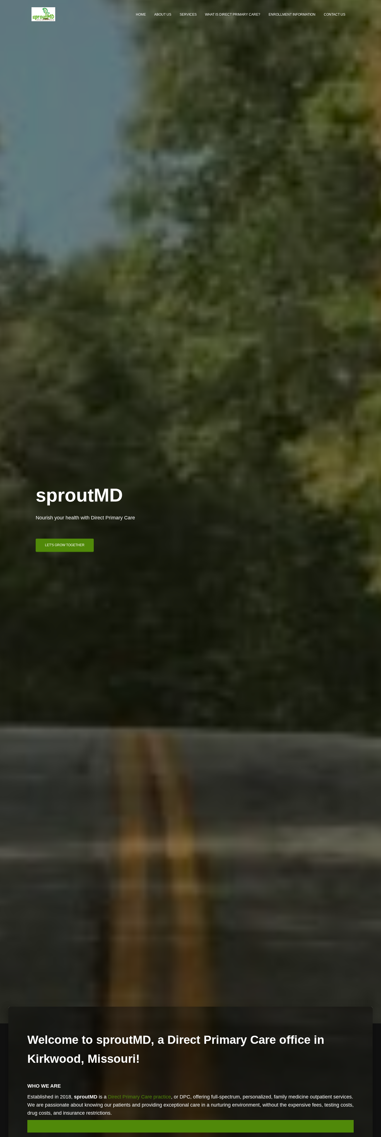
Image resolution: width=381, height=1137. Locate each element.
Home (141, 14)
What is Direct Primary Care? (232, 14)
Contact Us (334, 14)
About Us (162, 14)
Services (188, 14)
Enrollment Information (292, 14)
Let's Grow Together (65, 545)
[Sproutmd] (43, 14)
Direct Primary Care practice (139, 1097)
